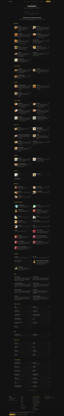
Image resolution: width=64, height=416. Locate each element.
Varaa (37, 1)
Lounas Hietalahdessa (35, 403)
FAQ (44, 1)
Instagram (10, 400)
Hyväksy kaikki (12, 414)
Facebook (13, 400)
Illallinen (22, 400)
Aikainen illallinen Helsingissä (36, 401)
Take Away (48, 1)
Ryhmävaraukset (23, 408)
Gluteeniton (29, 13)
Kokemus (22, 401)
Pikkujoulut (34, 407)
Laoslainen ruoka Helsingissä (36, 402)
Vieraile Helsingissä (35, 408)
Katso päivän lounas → (34, 390)
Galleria (35, 1)
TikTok (16, 400)
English (53, 1)
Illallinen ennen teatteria (36, 400)
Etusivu (25, 1)
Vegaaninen (37, 13)
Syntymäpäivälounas (23, 407)
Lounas (32, 1)
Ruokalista (28, 1)
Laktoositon (33, 13)
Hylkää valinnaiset (19, 414)
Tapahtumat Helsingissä (36, 409)
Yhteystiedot (41, 1)
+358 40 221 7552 (47, 398)
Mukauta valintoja (25, 414)
